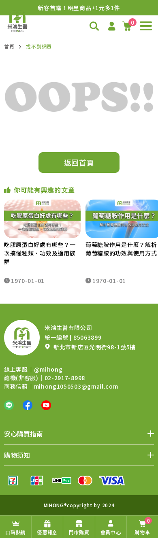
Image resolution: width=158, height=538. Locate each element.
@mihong (48, 369)
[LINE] (9, 405)
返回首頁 (79, 162)
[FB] (27, 405)
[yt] (46, 405)
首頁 (9, 46)
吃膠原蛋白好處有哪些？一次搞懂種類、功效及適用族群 (39, 253)
